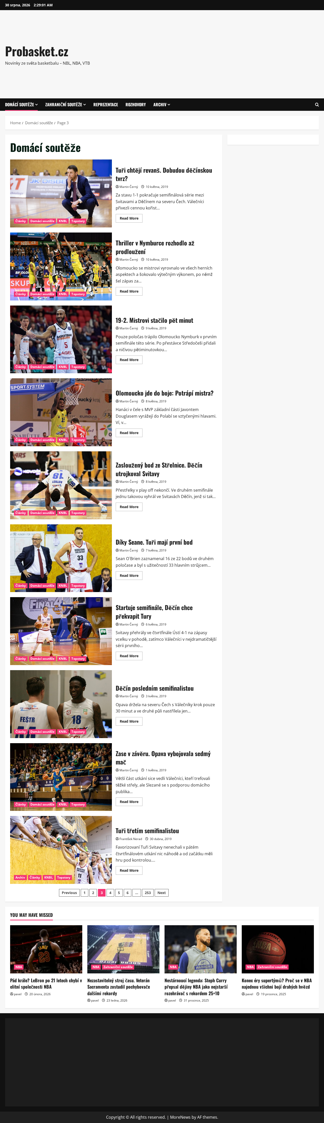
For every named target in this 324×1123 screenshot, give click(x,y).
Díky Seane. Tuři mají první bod (61, 558)
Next (161, 892)
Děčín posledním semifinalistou (61, 704)
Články (20, 221)
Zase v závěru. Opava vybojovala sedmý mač (61, 777)
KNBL (63, 221)
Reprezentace (105, 104)
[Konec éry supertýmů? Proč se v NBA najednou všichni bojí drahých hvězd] (278, 949)
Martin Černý (128, 187)
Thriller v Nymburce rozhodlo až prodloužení (61, 266)
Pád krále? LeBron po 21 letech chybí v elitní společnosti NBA (46, 983)
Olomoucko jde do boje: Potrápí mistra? (61, 412)
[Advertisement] (228, 53)
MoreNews (180, 1117)
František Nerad (130, 839)
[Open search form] (317, 105)
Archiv (159, 104)
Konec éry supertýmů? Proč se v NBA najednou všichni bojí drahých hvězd (277, 983)
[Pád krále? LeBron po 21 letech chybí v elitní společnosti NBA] (46, 949)
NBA (18, 967)
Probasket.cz (36, 51)
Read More (131, 219)
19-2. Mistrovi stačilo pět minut (61, 339)
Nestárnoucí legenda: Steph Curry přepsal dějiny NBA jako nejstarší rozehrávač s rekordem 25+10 (196, 986)
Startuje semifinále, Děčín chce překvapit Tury (61, 631)
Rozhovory (136, 104)
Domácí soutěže (19, 104)
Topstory (78, 221)
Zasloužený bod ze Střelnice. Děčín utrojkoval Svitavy (61, 485)
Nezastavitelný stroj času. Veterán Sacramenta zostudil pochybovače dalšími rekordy (118, 986)
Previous (69, 892)
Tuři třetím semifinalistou (61, 850)
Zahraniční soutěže (63, 104)
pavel (18, 994)
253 (148, 892)
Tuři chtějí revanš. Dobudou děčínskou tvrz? (61, 193)
